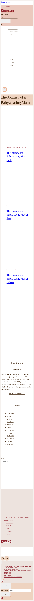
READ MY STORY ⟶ (17, 394)
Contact (9, 531)
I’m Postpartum (13, 31)
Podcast (11, 65)
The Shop (10, 441)
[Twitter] (8, 11)
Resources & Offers (13, 577)
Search (3, 458)
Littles (9, 427)
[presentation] (18, 126)
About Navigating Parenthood (17, 570)
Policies (9, 522)
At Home (10, 419)
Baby (13, 147)
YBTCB (10, 34)
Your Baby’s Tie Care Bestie (17, 566)
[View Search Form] (2, 580)
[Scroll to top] (3, 558)
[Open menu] (5, 89)
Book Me (11, 59)
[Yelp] (13, 11)
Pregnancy (10, 438)
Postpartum (10, 205)
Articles (11, 62)
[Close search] (6, 586)
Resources (10, 536)
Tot (25, 147)
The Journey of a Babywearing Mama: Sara (17, 214)
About (8, 6)
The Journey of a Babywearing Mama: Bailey (17, 156)
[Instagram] (2, 11)
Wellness (10, 444)
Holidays (10, 424)
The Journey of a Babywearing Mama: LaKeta (17, 278)
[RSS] (11, 11)
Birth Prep (10, 422)
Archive (9, 147)
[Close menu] (1, 562)
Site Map (9, 525)
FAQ (7, 528)
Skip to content (6, 2)
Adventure (10, 413)
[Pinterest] (6, 11)
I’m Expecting (13, 29)
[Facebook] (4, 11)
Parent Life (20, 147)
